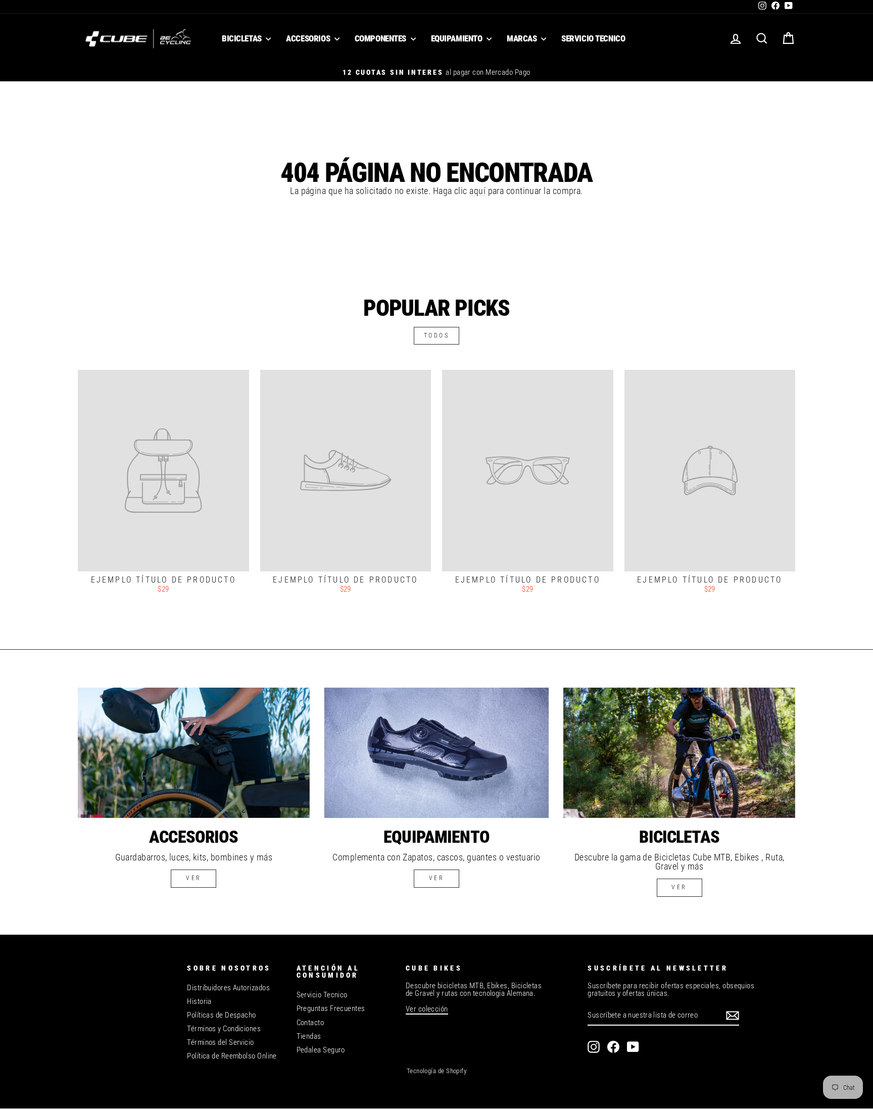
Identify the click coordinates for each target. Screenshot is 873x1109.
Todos (437, 335)
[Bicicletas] (679, 753)
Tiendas (309, 1036)
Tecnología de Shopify (436, 1071)
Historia (199, 1001)
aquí (477, 190)
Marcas (523, 38)
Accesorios (308, 38)
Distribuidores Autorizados (228, 987)
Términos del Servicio (220, 1042)
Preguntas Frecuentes (331, 1008)
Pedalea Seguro (321, 1049)
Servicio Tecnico (593, 38)
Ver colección (427, 1009)
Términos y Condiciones (224, 1028)
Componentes (381, 38)
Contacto (310, 1022)
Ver (437, 878)
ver (194, 878)
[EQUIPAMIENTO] (437, 753)
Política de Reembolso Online (232, 1055)
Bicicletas (242, 38)
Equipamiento (457, 38)
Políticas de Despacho (221, 1015)
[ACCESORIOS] (194, 753)
